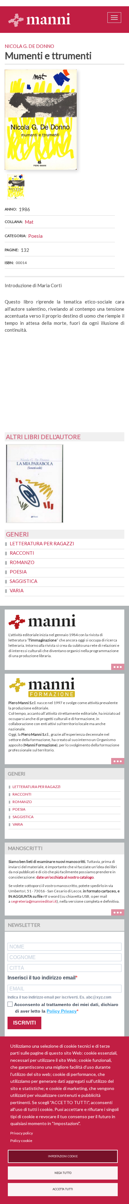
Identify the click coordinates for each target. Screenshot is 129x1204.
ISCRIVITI (24, 1022)
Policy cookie (21, 1140)
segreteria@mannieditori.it (34, 901)
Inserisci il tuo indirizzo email (41, 977)
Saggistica (23, 581)
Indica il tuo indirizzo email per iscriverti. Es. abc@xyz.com (59, 997)
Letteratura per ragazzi (42, 543)
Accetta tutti (63, 1189)
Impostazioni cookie (63, 1156)
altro (120, 760)
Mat (29, 222)
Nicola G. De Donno (29, 46)
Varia (16, 590)
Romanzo (22, 562)
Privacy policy (21, 1133)
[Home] (39, 19)
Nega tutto (62, 1173)
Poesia (35, 236)
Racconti (22, 553)
